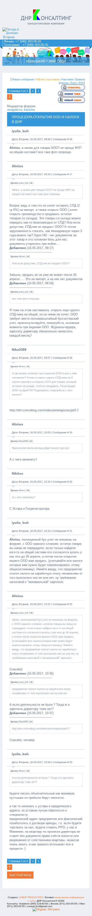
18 (70, 357)
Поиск (73, 82)
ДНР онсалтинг (46, 18)
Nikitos (17, 473)
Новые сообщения (23, 79)
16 (70, 139)
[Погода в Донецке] (15, 33)
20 (70, 481)
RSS (81, 82)
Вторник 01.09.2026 (10, 38)
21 (70, 530)
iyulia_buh (20, 131)
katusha (29, 109)
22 (70, 604)
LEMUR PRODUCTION (30, 897)
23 (70, 762)
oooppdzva (14, 109)
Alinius (17, 166)
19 (70, 432)
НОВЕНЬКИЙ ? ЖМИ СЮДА (46, 61)
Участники (67, 79)
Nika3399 (19, 349)
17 (70, 174)
